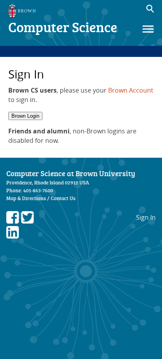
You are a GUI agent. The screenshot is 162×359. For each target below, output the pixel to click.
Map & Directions (26, 198)
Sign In (146, 217)
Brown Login (25, 116)
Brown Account (130, 90)
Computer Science (62, 26)
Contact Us (63, 198)
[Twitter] (27, 221)
